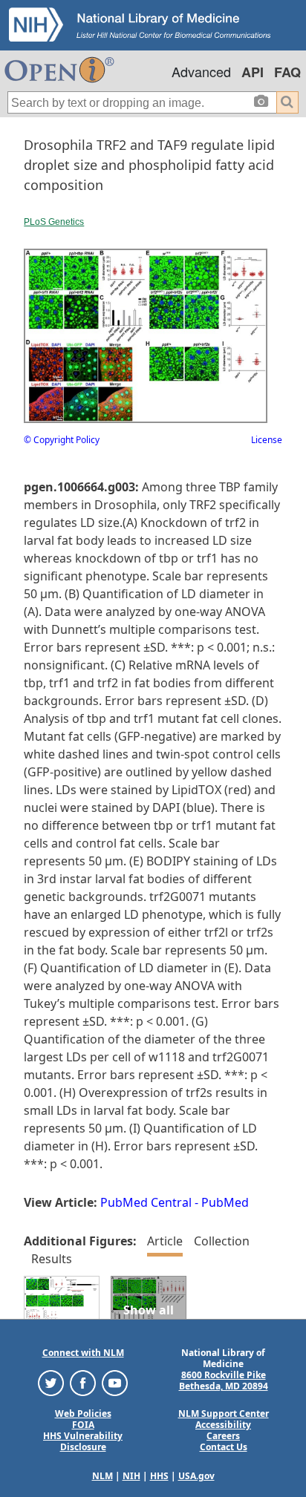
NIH (131, 1476)
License (266, 439)
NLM (102, 1476)
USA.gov (196, 1476)
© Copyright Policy (62, 439)
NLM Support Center (223, 1413)
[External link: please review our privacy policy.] (51, 1382)
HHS (159, 1476)
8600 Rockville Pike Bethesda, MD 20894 (223, 1380)
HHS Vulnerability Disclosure (83, 1441)
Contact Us (223, 1447)
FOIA (83, 1424)
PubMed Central (146, 1202)
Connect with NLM (83, 1352)
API (252, 72)
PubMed (225, 1202)
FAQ (287, 72)
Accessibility (223, 1424)
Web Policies (83, 1413)
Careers (223, 1435)
